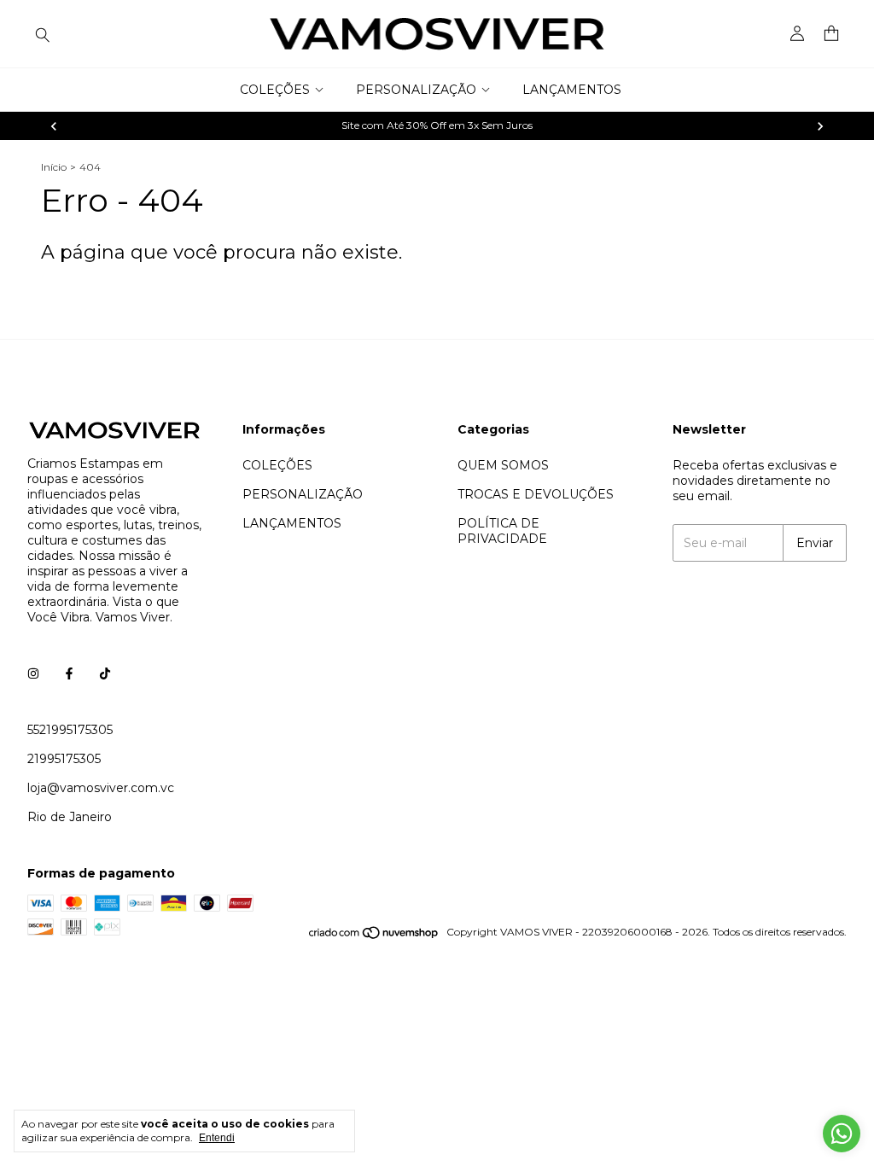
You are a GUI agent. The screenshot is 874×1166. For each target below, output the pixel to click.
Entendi (217, 1138)
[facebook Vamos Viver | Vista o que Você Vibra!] (69, 673)
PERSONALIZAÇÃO (416, 89)
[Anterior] (54, 126)
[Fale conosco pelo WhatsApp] (841, 1133)
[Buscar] (42, 34)
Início (54, 166)
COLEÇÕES (275, 89)
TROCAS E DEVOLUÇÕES (535, 494)
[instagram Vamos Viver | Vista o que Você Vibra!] (33, 673)
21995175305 (64, 759)
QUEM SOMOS (503, 465)
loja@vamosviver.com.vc (100, 788)
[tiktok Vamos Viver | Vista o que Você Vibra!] (105, 673)
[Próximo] (820, 126)
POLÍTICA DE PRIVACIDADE (502, 531)
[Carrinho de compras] (831, 34)
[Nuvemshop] (374, 936)
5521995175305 (70, 729)
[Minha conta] (797, 34)
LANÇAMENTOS (571, 89)
